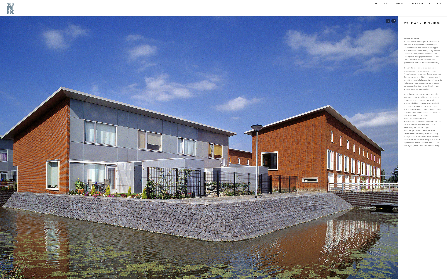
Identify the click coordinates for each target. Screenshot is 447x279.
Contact (438, 4)
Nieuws (386, 4)
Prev (6, 152)
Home (375, 4)
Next (392, 152)
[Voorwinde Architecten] (11, 8)
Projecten (398, 4)
